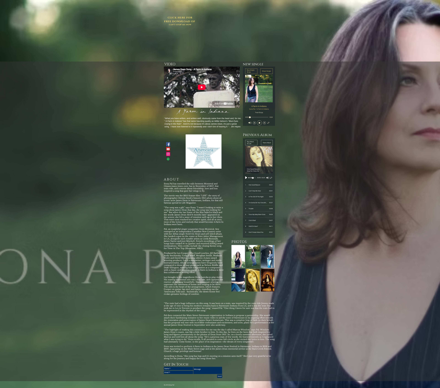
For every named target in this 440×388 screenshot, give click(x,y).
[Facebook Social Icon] (168, 144)
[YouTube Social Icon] (168, 149)
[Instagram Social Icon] (168, 154)
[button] (238, 256)
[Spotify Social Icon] (168, 159)
